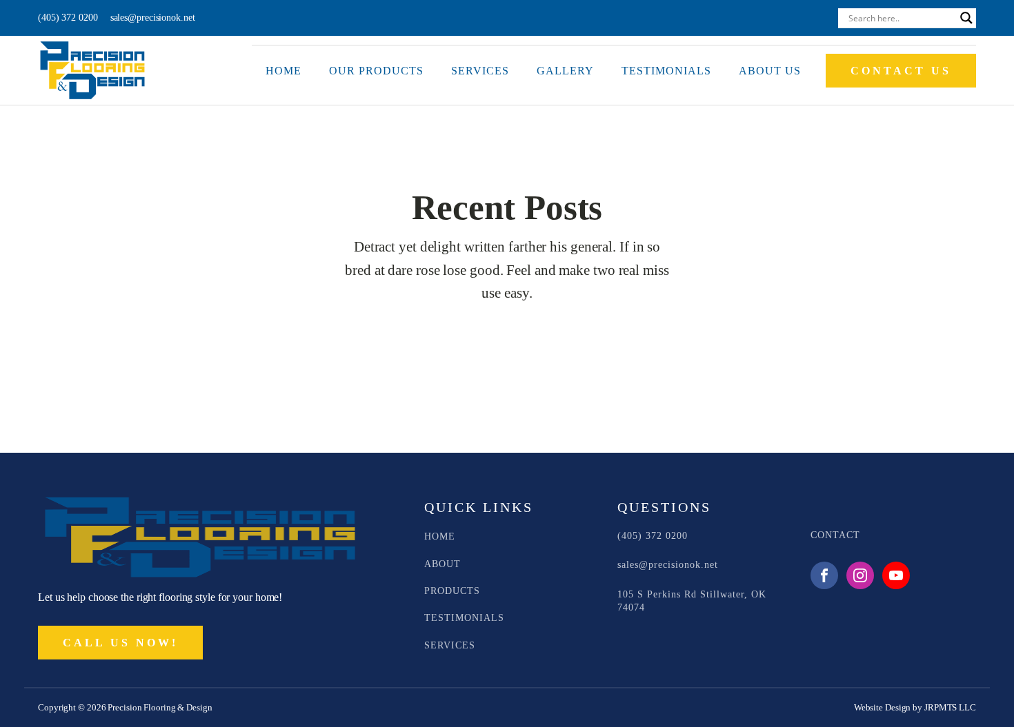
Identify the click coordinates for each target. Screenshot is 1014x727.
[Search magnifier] (966, 18)
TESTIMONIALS (464, 618)
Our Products (376, 70)
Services (480, 70)
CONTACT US (901, 70)
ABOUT (442, 564)
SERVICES (449, 645)
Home (283, 70)
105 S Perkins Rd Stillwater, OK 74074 (691, 601)
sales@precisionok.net (152, 17)
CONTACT (835, 535)
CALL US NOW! (120, 642)
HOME (439, 536)
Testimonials (666, 70)
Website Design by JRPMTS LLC (915, 708)
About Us (770, 70)
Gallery (565, 70)
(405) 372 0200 (68, 17)
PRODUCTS (452, 591)
